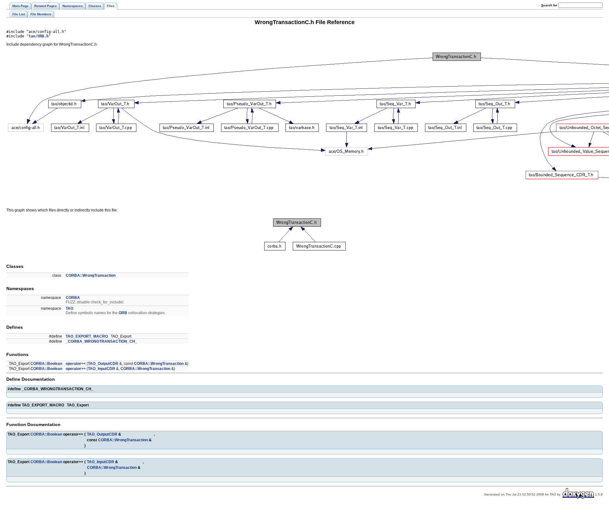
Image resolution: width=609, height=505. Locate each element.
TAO (69, 308)
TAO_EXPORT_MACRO (87, 336)
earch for (549, 5)
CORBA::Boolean (46, 363)
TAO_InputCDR (101, 368)
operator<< (76, 363)
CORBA (73, 297)
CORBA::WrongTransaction (90, 275)
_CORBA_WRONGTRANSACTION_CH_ (101, 341)
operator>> (76, 368)
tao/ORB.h (39, 36)
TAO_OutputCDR (103, 363)
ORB (123, 313)
